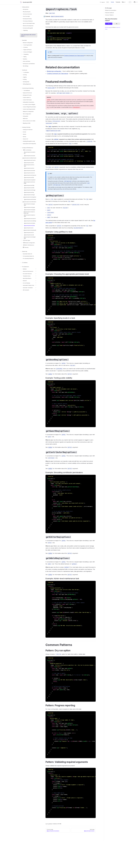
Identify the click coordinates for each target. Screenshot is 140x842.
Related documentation (110, 10)
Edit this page (108, 27)
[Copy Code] (93, 30)
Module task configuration (54, 71)
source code (51, 87)
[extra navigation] (137, 2)
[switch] (130, 2)
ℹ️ (44, 16)
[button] (27, 7)
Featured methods (109, 12)
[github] (134, 2)
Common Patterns (109, 15)
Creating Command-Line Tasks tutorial (74, 55)
